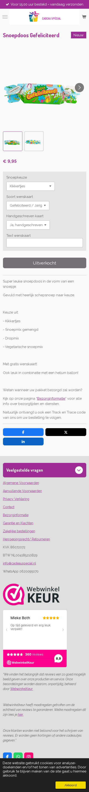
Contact (8, 507)
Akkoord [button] (71, 785)
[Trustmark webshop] (31, 604)
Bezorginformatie (51, 398)
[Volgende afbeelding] (79, 87)
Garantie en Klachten (18, 523)
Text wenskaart (18, 236)
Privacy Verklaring (16, 499)
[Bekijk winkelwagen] (84, 17)
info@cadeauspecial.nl (19, 563)
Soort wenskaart (19, 197)
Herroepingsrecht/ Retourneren (26, 539)
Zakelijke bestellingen (19, 531)
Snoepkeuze (16, 177)
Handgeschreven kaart (24, 216)
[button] (12, 141)
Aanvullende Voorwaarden (22, 491)
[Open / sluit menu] (5, 17)
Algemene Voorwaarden (21, 483)
